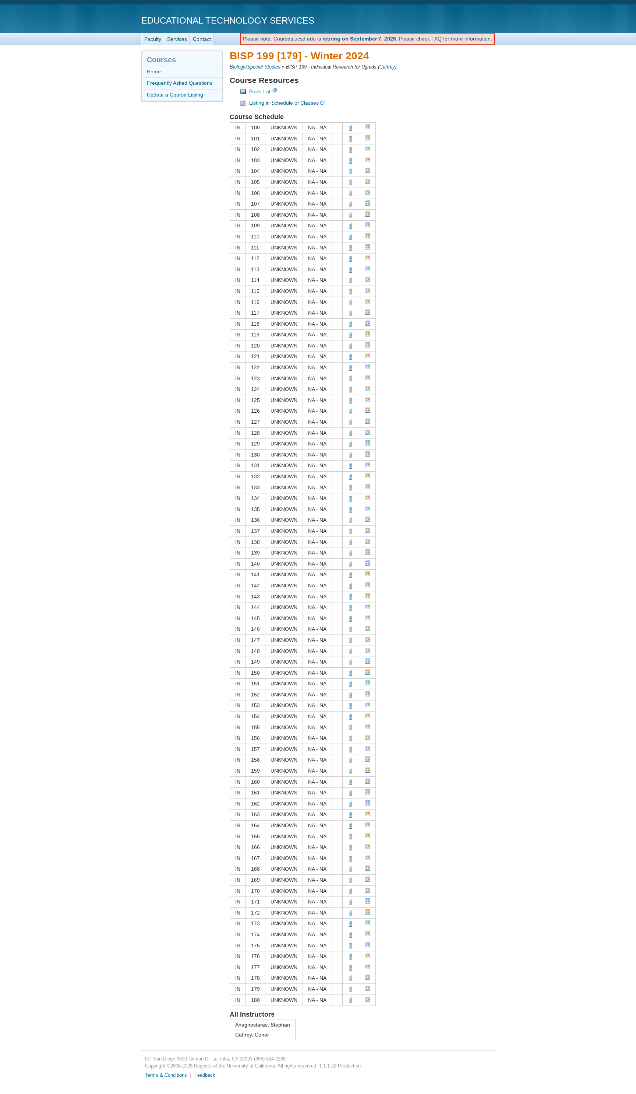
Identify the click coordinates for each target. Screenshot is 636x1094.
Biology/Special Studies (255, 67)
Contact (202, 39)
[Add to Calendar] (367, 128)
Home (154, 71)
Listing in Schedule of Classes (284, 103)
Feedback (204, 1075)
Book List (260, 91)
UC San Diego (452, 20)
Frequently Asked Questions (179, 83)
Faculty (152, 39)
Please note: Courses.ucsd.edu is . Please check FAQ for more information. (367, 39)
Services (177, 39)
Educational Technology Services (227, 20)
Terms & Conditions (166, 1075)
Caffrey (387, 67)
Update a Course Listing (175, 95)
